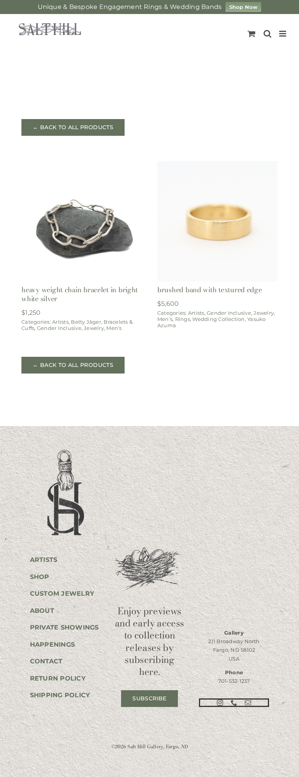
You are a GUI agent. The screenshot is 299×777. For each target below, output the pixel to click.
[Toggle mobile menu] (283, 34)
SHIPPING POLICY (60, 695)
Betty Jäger (86, 322)
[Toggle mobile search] (267, 34)
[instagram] (220, 703)
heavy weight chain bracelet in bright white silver (79, 294)
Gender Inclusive (59, 328)
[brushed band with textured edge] (217, 166)
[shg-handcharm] (65, 450)
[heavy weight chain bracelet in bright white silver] (81, 166)
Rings (182, 319)
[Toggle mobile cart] (251, 34)
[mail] (248, 703)
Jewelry (94, 328)
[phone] (234, 703)
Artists (60, 322)
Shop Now (243, 7)
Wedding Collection (218, 319)
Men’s (113, 328)
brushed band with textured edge (209, 289)
